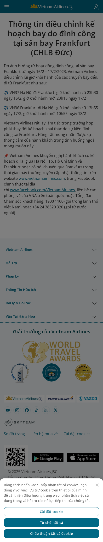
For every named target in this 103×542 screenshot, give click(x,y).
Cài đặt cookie (51, 511)
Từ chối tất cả (51, 522)
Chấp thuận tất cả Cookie (51, 533)
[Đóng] (97, 485)
